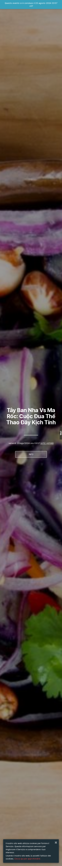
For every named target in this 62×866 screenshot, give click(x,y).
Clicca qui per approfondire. (27, 859)
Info (31, 454)
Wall (61, 433)
